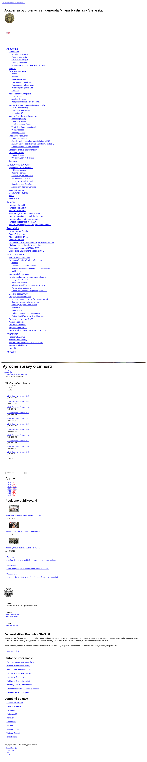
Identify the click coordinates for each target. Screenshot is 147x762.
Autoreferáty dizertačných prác (24, 187)
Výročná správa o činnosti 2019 (18, 429)
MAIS (11, 196)
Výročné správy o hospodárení (24, 127)
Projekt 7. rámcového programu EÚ (26, 313)
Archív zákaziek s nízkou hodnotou (25, 147)
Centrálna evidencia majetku (17, 692)
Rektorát (15, 77)
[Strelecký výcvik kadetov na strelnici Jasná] (19, 543)
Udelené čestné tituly (18, 294)
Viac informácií (13, 651)
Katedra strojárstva (17, 208)
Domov (7, 370)
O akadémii (14, 52)
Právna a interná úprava (21, 288)
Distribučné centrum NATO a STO (24, 248)
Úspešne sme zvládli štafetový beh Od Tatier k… (25, 515)
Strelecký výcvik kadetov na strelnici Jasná (23, 548)
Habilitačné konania (19, 282)
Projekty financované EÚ (20, 297)
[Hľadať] (25, 473)
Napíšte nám (11, 737)
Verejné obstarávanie (18, 136)
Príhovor (15, 263)
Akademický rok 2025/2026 (22, 176)
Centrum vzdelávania (18, 193)
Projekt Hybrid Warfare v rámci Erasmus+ (28, 316)
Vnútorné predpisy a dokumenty (23, 116)
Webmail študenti (13, 733)
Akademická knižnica (18, 237)
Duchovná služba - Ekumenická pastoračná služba (31, 242)
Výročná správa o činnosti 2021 (18, 418)
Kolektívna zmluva (19, 121)
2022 (12, 491)
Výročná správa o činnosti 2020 (18, 424)
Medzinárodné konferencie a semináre (26, 342)
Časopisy (13, 161)
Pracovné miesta (16, 152)
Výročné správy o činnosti (22, 124)
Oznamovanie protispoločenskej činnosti (22, 689)
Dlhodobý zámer (18, 133)
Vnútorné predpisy (19, 119)
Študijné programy (19, 173)
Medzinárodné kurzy (18, 340)
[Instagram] (6, 28)
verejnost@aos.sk (12, 625)
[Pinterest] (9, 465)
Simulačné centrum (17, 234)
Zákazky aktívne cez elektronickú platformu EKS (31, 141)
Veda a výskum (15, 254)
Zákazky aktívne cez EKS (16, 677)
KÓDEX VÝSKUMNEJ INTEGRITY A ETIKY (28, 330)
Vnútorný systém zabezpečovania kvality (27, 105)
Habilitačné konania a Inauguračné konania (28, 277)
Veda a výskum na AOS (19, 257)
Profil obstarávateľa (19, 138)
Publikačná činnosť (17, 325)
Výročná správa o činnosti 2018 (18, 435)
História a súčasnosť (20, 54)
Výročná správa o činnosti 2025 (18, 396)
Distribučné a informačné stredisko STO (26, 251)
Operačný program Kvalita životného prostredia (30, 299)
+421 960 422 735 (12, 615)
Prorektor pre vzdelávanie (22, 82)
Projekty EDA (17, 310)
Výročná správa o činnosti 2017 (18, 441)
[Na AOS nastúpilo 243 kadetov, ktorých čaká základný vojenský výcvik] (19, 527)
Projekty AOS (11, 714)
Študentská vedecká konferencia (25, 266)
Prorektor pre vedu (19, 79)
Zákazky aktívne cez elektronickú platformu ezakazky (33, 144)
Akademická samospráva (20, 94)
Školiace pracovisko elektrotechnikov (25, 245)
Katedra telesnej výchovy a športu (24, 219)
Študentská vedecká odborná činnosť (25, 260)
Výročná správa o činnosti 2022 (18, 413)
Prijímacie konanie (19, 170)
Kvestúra (15, 91)
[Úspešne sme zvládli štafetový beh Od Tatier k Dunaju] (19, 511)
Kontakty (11, 351)
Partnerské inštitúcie (18, 345)
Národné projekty (16, 322)
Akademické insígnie (20, 60)
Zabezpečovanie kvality (21, 110)
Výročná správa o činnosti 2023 (18, 407)
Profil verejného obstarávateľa (18, 681)
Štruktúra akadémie (17, 71)
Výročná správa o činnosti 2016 (18, 446)
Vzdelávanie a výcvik (18, 164)
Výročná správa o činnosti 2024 (18, 401)
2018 (11, 495)
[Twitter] (9, 463)
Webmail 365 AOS (13, 729)
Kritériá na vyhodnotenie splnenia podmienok (29, 291)
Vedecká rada (17, 96)
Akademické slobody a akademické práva (28, 65)
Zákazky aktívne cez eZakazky (18, 673)
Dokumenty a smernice (21, 179)
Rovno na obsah (8, 3)
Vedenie (12, 68)
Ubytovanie (11, 718)
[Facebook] (6, 26)
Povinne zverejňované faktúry (18, 666)
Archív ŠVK (16, 271)
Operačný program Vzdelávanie (24, 305)
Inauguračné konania (20, 280)
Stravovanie (11, 722)
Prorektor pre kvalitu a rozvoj (23, 85)
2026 (12, 482)
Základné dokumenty (20, 107)
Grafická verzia (11, 748)
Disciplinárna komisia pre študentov (26, 102)
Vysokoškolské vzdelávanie (21, 168)
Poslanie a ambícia (19, 57)
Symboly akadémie (19, 63)
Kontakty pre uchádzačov (22, 184)
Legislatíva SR (17, 113)
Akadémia (12, 48)
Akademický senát (19, 99)
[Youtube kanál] (6, 30)
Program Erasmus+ (17, 337)
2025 (12, 485)
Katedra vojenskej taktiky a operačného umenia (30, 225)
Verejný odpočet (18, 130)
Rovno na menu (19, 3)
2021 (12, 493)
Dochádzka (11, 725)
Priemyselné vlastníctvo (19, 274)
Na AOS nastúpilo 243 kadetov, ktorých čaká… (24, 532)
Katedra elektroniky (17, 211)
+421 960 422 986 (12, 616)
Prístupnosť (10, 750)
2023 (12, 489)
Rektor (14, 74)
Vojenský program (17, 190)
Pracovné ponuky (18, 155)
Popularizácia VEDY (18, 327)
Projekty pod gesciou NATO (21, 319)
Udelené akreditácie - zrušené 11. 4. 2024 (28, 285)
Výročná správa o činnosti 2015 (18, 452)
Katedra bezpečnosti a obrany (22, 222)
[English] (75, 33)
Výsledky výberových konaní (23, 158)
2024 (12, 487)
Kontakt (12, 348)
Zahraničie (12, 334)
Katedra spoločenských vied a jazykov (26, 216)
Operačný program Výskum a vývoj (26, 302)
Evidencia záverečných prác (23, 181)
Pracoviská (12, 228)
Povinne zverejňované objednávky (20, 662)
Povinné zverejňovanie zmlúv (18, 670)
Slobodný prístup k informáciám (23, 150)
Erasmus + (14, 198)
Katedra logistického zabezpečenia (24, 213)
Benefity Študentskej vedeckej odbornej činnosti (31, 268)
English (8, 754)
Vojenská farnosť (16, 240)
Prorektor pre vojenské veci (22, 88)
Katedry (10, 202)
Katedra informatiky (17, 205)
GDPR (8, 752)
